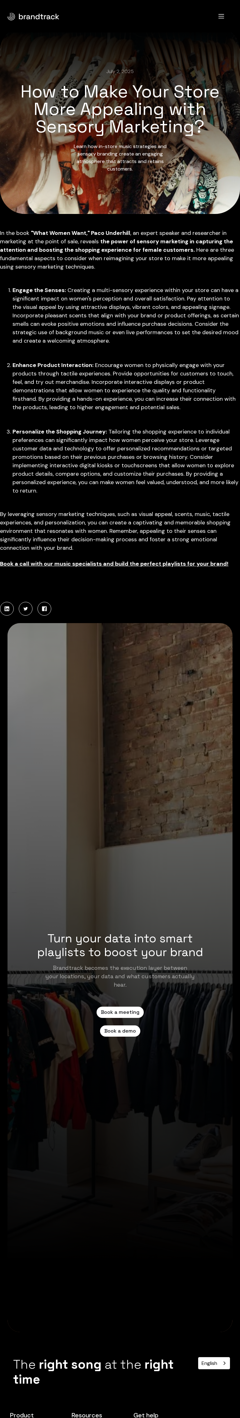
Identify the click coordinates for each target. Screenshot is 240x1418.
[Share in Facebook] (44, 609)
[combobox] (214, 1363)
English (209, 1363)
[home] (33, 16)
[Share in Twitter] (25, 609)
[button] (221, 16)
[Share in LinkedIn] (7, 609)
